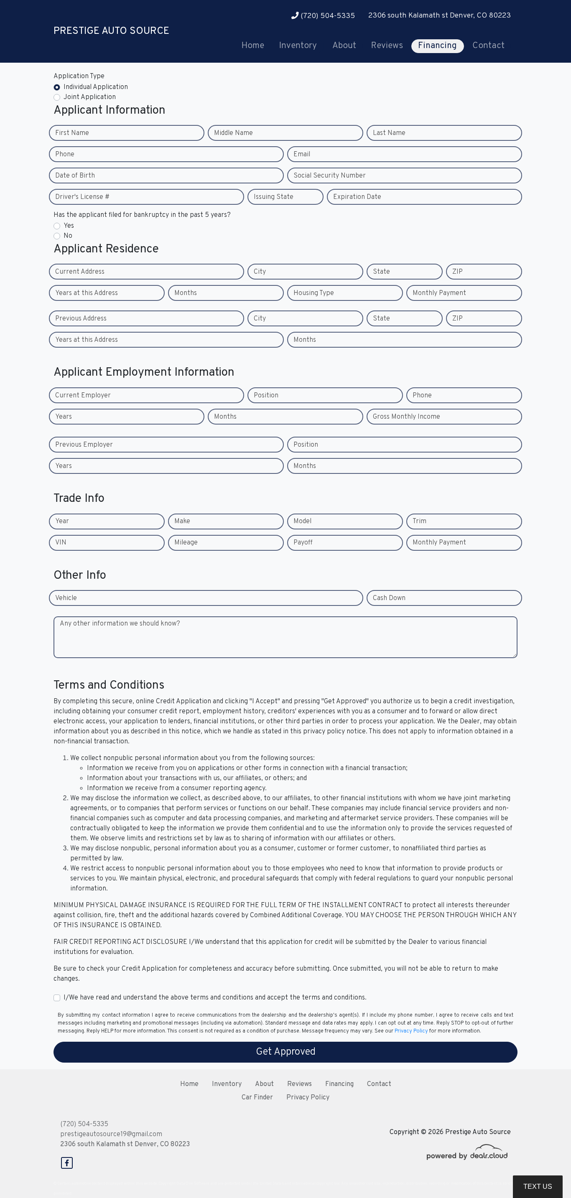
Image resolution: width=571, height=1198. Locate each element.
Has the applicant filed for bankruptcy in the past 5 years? (142, 215)
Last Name (389, 133)
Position (266, 396)
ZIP (457, 272)
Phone (64, 154)
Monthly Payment (439, 293)
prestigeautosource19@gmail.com (111, 1134)
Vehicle (66, 598)
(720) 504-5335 (327, 16)
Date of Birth (75, 176)
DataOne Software (192, 1183)
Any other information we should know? (120, 624)
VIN (60, 543)
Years (63, 417)
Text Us (537, 1186)
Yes (69, 226)
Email (301, 154)
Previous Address (81, 319)
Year (62, 521)
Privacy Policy (411, 1031)
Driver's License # (82, 197)
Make (182, 521)
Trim (419, 521)
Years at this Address (86, 293)
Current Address (80, 272)
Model (302, 521)
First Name (72, 133)
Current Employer (83, 396)
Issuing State (273, 197)
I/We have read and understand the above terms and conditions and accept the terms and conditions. (215, 998)
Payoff (303, 543)
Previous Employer (84, 445)
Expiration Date (357, 197)
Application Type (79, 76)
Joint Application (90, 97)
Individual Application (96, 87)
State (381, 272)
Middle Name (233, 133)
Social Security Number (329, 176)
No (68, 236)
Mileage (186, 543)
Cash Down (389, 598)
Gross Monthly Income (406, 417)
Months (185, 293)
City (260, 272)
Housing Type (313, 293)
